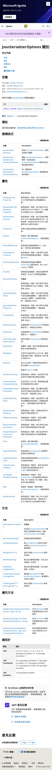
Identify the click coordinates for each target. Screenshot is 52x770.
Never (25, 257)
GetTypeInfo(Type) (10, 543)
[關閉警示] (48, 4)
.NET (12, 40)
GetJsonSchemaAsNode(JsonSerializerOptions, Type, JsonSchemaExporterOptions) (14, 630)
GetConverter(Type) (11, 538)
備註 (5, 61)
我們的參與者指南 (16, 696)
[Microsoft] (26, 26)
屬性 (5, 67)
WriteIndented (36, 325)
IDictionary (25, 264)
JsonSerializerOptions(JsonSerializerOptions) (10, 172)
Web (5, 487)
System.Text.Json (17, 83)
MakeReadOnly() (9, 559)
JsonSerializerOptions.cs (16, 91)
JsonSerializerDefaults (31, 162)
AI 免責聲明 (6, 763)
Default (6, 236)
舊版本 (16, 763)
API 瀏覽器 (21, 40)
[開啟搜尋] (43, 26)
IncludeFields (8, 315)
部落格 (24, 763)
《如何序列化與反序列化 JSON (29, 128)
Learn (4, 40)
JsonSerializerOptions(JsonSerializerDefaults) (10, 159)
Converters (7, 229)
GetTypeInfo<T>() (10, 552)
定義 (5, 58)
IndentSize (7, 332)
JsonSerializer (18, 97)
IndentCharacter (9, 325)
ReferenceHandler (10, 417)
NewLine (6, 363)
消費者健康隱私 (8, 766)
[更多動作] (48, 40)
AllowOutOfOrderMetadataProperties (10, 209)
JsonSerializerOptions (36, 150)
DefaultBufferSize (10, 245)
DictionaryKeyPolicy (11, 262)
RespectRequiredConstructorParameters (10, 434)
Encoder (6, 272)
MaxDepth (7, 353)
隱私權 (40, 763)
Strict (5, 441)
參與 (33, 763)
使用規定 (22, 766)
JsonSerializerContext (32, 534)
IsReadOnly (7, 346)
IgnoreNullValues (10, 279)
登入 (48, 26)
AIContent (41, 609)
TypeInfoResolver (10, 451)
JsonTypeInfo (35, 451)
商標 (30, 766)
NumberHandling (10, 374)
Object (10, 116)
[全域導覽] (2, 26)
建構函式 (7, 64)
